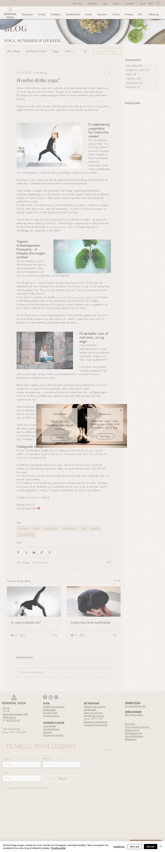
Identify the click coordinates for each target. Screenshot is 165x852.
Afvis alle (134, 846)
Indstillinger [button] (119, 846)
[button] (75, 410)
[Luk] (161, 846)
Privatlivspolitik (58, 848)
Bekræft (151, 846)
